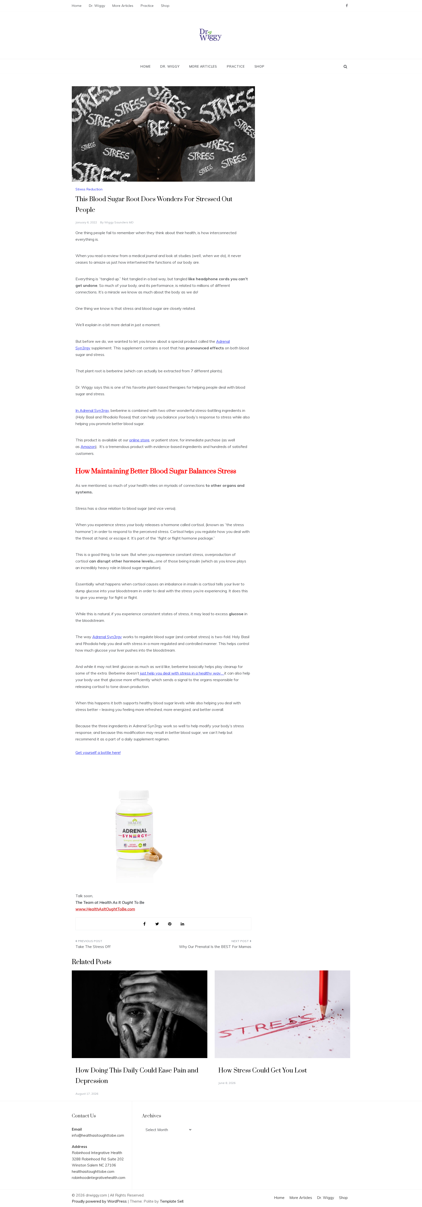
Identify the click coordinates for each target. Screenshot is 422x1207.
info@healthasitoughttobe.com (98, 1135)
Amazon (88, 446)
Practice (147, 5)
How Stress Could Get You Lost (262, 1071)
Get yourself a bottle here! (98, 752)
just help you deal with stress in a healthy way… (182, 673)
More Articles (122, 5)
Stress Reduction (89, 189)
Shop (165, 5)
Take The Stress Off (93, 946)
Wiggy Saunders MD (119, 222)
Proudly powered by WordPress (100, 1201)
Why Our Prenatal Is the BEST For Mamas (215, 946)
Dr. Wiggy (97, 5)
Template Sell (171, 1201)
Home (77, 5)
